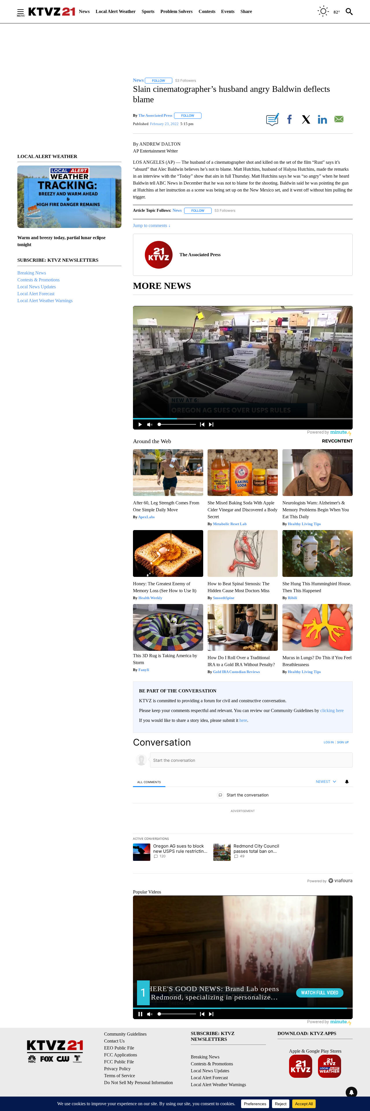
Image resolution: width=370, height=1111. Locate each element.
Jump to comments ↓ (152, 225)
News (84, 11)
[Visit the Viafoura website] (340, 880)
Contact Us (114, 1040)
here (243, 720)
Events (227, 11)
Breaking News (31, 272)
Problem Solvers (176, 11)
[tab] (149, 782)
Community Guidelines (125, 1034)
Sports (148, 11)
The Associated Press (155, 115)
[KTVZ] (52, 11)
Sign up (343, 742)
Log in (329, 742)
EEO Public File (119, 1047)
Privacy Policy (117, 1068)
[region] (243, 811)
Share (246, 11)
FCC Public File (119, 1061)
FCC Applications (120, 1054)
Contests (207, 11)
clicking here (332, 710)
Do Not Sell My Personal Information (138, 1082)
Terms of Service (119, 1075)
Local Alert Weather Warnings (45, 300)
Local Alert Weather (116, 11)
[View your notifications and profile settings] (347, 781)
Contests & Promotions (38, 279)
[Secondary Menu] (24, 11)
